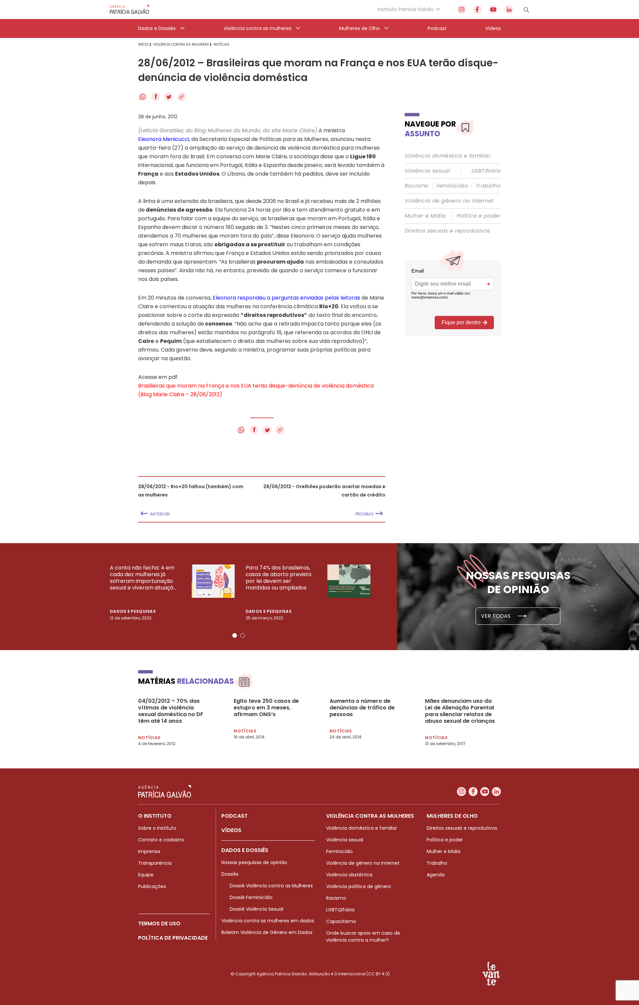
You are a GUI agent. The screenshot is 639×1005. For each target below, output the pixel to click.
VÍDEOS (231, 830)
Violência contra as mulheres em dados (267, 920)
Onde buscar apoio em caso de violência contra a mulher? (363, 936)
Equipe (145, 874)
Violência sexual (427, 171)
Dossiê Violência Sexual (256, 909)
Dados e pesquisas (133, 611)
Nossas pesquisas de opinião (254, 862)
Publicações (152, 886)
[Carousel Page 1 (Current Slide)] (234, 635)
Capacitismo (341, 921)
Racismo (417, 186)
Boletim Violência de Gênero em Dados (267, 932)
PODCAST (234, 816)
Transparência (155, 863)
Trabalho (488, 186)
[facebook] (477, 9)
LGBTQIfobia (340, 909)
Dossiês (230, 874)
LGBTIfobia (486, 171)
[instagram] (461, 9)
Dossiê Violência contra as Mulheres (271, 885)
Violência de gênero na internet (449, 201)
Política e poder (479, 216)
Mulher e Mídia (425, 216)
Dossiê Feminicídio (251, 897)
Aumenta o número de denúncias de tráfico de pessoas (362, 708)
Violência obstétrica (349, 874)
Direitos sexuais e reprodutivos (447, 231)
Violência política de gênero (358, 886)
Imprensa (149, 851)
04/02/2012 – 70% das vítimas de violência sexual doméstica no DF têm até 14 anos (170, 711)
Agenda (436, 874)
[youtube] (493, 9)
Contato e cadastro (161, 839)
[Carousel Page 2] (242, 635)
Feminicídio (452, 186)
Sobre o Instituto (157, 828)
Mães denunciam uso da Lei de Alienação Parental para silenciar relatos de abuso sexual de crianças (460, 711)
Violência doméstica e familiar (448, 156)
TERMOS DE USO (159, 923)
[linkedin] (509, 9)
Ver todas (496, 616)
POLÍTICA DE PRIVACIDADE (173, 938)
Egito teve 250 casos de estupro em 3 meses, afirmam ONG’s (266, 708)
